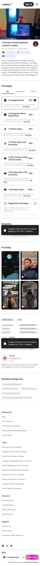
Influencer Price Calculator (12, 447)
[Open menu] (37, 4)
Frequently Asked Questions (12, 535)
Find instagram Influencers (11, 384)
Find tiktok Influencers (10, 389)
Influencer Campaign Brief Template (15, 470)
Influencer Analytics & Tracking (13, 479)
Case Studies (7, 435)
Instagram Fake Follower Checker (14, 452)
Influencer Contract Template (13, 475)
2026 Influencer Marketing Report (14, 431)
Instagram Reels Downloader (13, 484)
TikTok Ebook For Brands (11, 426)
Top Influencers (8, 505)
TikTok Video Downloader (11, 488)
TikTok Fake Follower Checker (13, 456)
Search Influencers (9, 510)
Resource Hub (7, 421)
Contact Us (6, 526)
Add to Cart (32, 557)
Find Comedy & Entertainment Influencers (17, 398)
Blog (3, 417)
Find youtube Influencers (11, 393)
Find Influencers (8, 500)
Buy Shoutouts (7, 514)
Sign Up (28, 4)
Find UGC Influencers (28, 389)
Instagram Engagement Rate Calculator (17, 461)
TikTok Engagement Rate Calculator (15, 465)
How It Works (7, 531)
